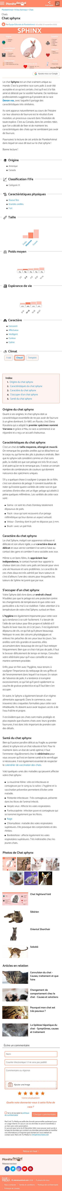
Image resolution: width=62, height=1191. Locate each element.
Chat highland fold (40, 894)
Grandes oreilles (16, 204)
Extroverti (13, 326)
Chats (31, 9)
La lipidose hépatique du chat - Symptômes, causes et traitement (44, 1028)
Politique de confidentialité (48, 1185)
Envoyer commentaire (44, 1114)
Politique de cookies (12, 1188)
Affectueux (13, 330)
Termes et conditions (27, 1185)
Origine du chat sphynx (21, 382)
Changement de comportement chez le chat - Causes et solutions (44, 993)
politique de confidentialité (17, 1114)
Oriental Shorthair (40, 929)
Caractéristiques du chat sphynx (26, 386)
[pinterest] (30, 1168)
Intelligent (13, 334)
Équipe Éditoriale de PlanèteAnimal (22, 24)
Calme (12, 342)
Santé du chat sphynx (21, 399)
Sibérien (34, 912)
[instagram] (18, 1168)
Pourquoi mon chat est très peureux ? (42, 1009)
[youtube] (24, 1168)
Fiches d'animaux (20, 9)
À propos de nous (42, 1180)
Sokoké (34, 947)
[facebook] (7, 1168)
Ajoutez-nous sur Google (48, 74)
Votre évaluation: (30, 1098)
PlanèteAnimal (7, 9)
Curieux (12, 338)
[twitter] (13, 1168)
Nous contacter (10, 1185)
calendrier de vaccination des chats (23, 765)
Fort (10, 208)
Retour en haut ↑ (31, 1151)
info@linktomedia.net (40, 1134)
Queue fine (14, 200)
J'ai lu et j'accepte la (17, 1114)
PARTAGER (49, 5)
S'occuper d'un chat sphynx (24, 395)
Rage (9, 819)
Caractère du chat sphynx (23, 390)
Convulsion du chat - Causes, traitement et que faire (44, 976)
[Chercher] (58, 3)
